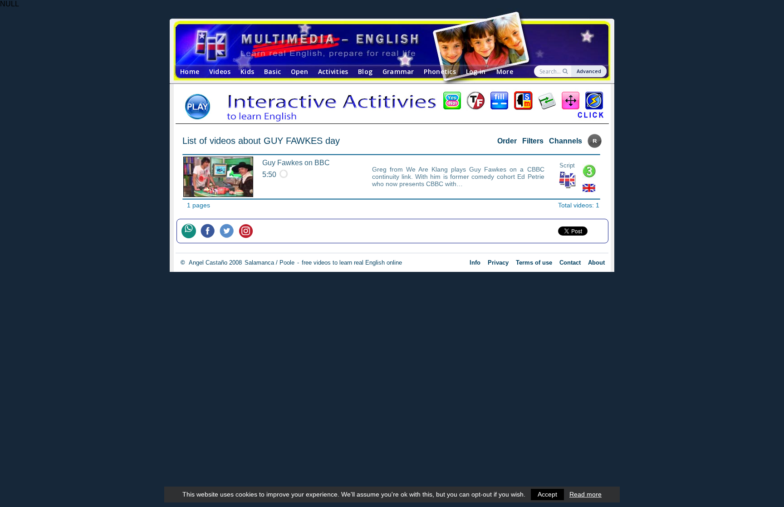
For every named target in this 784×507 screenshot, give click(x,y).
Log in (476, 71)
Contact (570, 262)
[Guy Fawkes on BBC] (218, 177)
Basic (272, 71)
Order (507, 141)
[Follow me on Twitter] (229, 231)
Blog (365, 71)
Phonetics (440, 71)
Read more (585, 494)
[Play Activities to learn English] (392, 106)
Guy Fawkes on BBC (296, 163)
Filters (533, 141)
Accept (547, 494)
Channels (565, 141)
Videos (220, 71)
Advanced (589, 71)
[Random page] (595, 145)
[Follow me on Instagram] (248, 231)
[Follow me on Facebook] (210, 231)
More (504, 71)
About (596, 262)
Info (475, 262)
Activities (333, 71)
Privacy (498, 262)
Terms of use (534, 262)
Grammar (398, 71)
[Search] (566, 71)
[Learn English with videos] (384, 44)
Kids (247, 71)
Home (189, 71)
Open (299, 71)
